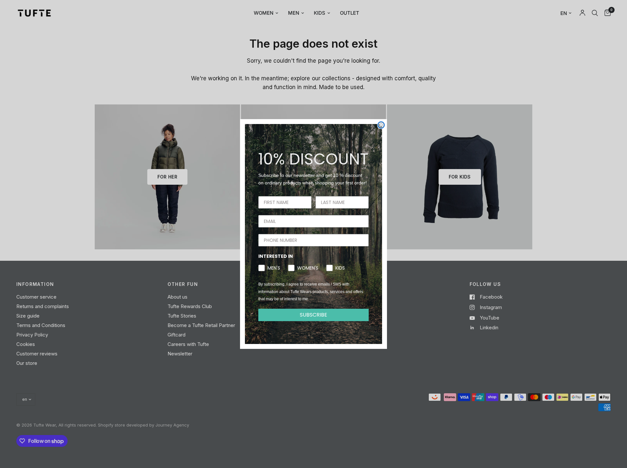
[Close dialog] (381, 125)
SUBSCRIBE (313, 315)
